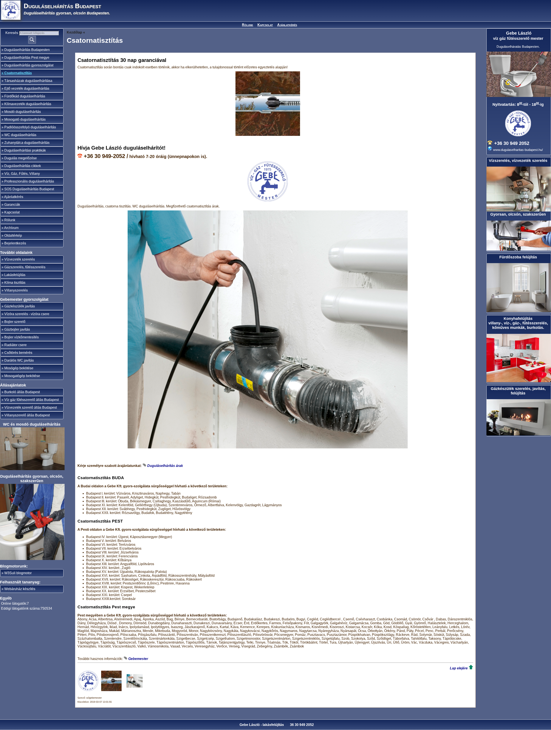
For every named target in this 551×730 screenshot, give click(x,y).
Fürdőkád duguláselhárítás (24, 96)
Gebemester (138, 659)
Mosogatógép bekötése (22, 376)
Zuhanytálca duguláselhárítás (27, 142)
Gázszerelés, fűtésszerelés (24, 267)
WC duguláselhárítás (20, 135)
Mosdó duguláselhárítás (22, 111)
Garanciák (12, 204)
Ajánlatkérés (287, 25)
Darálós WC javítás (19, 360)
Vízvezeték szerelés (19, 259)
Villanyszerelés (16, 290)
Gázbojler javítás (17, 329)
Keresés (12, 33)
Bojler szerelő (14, 322)
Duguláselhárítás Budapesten (27, 50)
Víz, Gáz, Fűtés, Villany (22, 173)
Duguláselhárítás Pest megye (26, 57)
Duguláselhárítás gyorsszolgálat (28, 65)
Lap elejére (459, 668)
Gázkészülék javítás (19, 306)
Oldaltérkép (13, 235)
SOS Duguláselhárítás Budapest (29, 189)
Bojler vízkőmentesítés (21, 337)
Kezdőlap (74, 32)
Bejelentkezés (15, 243)
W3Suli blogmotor (18, 573)
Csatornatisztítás (18, 73)
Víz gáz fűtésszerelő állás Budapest (31, 400)
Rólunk (247, 25)
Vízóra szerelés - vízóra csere (26, 314)
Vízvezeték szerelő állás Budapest (30, 407)
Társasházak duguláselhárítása (28, 81)
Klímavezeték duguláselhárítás (27, 104)
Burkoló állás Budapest (22, 392)
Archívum (11, 228)
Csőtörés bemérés (18, 352)
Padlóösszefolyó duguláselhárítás (30, 127)
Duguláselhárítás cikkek (22, 166)
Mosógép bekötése (18, 368)
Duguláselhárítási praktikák (25, 150)
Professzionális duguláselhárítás (29, 181)
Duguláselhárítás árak (165, 466)
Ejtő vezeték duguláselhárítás (26, 88)
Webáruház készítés (19, 589)
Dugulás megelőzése (20, 158)
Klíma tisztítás (14, 282)
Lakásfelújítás (14, 275)
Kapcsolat (265, 25)
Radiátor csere (15, 345)
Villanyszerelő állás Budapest (27, 415)
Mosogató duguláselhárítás (25, 119)
